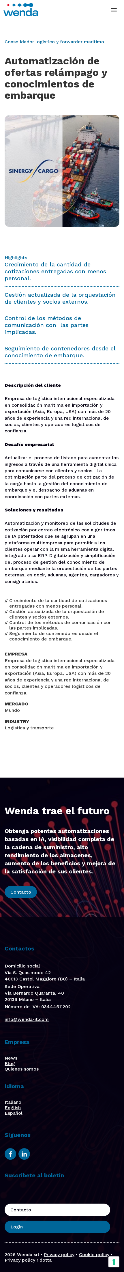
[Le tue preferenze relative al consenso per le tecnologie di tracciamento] (113, 1261)
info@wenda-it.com (27, 1019)
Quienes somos (22, 1069)
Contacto (20, 892)
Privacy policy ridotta (28, 1260)
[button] (114, 10)
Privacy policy (59, 1254)
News (11, 1058)
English (13, 1107)
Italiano (13, 1102)
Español (13, 1113)
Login (16, 1227)
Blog (10, 1063)
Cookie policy (94, 1254)
